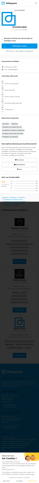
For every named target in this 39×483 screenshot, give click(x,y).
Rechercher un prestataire (10, 395)
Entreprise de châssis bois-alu (11, 127)
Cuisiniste (14, 124)
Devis (20, 169)
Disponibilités (20, 164)
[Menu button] (36, 3)
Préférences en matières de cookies (13, 447)
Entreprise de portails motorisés (12, 133)
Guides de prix (6, 451)
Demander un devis (19, 46)
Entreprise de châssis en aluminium (13, 130)
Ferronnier (5, 124)
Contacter (20, 160)
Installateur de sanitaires (10, 137)
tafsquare (5, 197)
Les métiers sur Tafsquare (10, 420)
